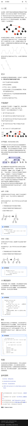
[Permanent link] (6, 74)
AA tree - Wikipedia (8, 379)
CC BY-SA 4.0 (18, 402)
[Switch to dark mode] (22, 1)
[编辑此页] (26, 8)
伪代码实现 (6, 226)
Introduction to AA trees (9, 381)
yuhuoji (23, 400)
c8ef (13, 400)
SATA (24, 402)
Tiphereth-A (18, 400)
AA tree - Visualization (9, 383)
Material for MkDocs (10, 422)
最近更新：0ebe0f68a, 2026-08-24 (9, 424)
